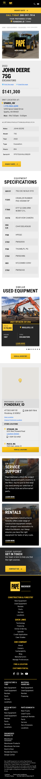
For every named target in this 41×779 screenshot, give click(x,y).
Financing (20, 626)
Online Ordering (20, 629)
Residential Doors (11, 752)
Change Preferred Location (13, 420)
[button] (20, 10)
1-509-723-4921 (15, 437)
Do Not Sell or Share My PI (25, 776)
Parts (20, 609)
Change (28, 21)
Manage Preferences (20, 660)
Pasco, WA (11, 444)
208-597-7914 (27, 15)
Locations (20, 615)
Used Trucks (25, 714)
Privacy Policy (9, 776)
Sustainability (20, 651)
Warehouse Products (12, 743)
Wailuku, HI (27, 327)
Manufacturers (20, 657)
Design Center (9, 755)
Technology (20, 623)
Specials (20, 632)
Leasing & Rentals (28, 717)
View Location (8, 417)
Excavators (22, 27)
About (20, 646)
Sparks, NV (9, 103)
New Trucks (25, 711)
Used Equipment (12, 27)
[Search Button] (35, 4)
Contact (7, 774)
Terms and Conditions (20, 774)
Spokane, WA (12, 429)
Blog (20, 654)
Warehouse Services (12, 746)
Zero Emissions (27, 725)
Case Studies (20, 637)
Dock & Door (9, 749)
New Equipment (20, 601)
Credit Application (20, 635)
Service (20, 612)
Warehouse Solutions (8, 740)
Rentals (20, 607)
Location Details (13, 434)
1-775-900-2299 (11, 106)
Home (4, 27)
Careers (21, 648)
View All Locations (20, 449)
